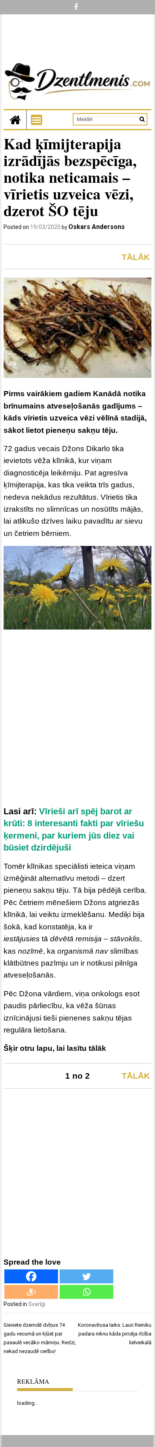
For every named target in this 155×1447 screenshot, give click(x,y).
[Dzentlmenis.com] (15, 119)
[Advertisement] (77, 720)
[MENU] (37, 119)
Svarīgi (36, 1304)
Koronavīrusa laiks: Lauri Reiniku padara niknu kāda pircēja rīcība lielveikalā (114, 1333)
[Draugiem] (31, 1292)
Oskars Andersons (96, 227)
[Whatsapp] (86, 1292)
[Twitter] (86, 1276)
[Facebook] (31, 1276)
